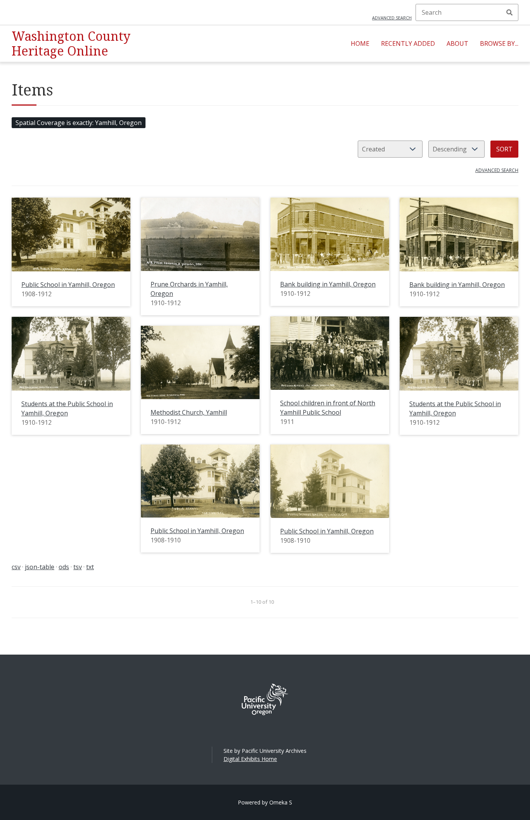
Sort (504, 149)
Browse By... (499, 43)
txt (90, 567)
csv (16, 567)
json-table (39, 567)
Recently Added (408, 43)
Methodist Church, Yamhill (189, 412)
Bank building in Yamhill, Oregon (328, 284)
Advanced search (392, 18)
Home (360, 43)
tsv (77, 567)
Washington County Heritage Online (71, 43)
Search (509, 12)
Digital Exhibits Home (250, 759)
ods (64, 567)
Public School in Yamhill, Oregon (68, 284)
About (457, 43)
